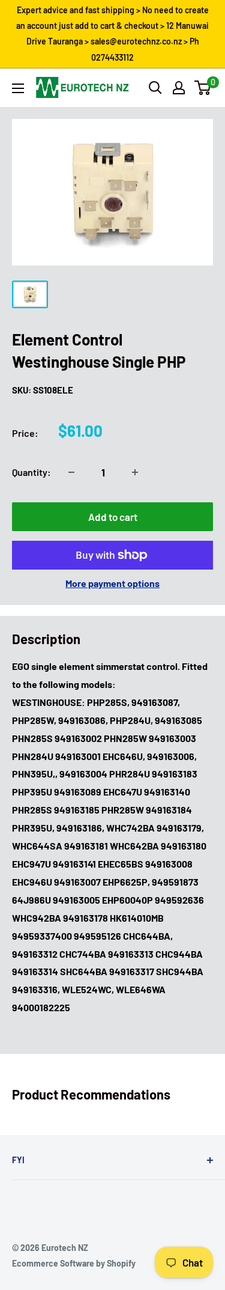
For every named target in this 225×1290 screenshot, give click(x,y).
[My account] (179, 87)
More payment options (112, 583)
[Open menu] (18, 88)
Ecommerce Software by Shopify (74, 1263)
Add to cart (112, 517)
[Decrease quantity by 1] (71, 472)
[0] (203, 88)
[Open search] (155, 87)
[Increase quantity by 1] (135, 472)
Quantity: (31, 472)
